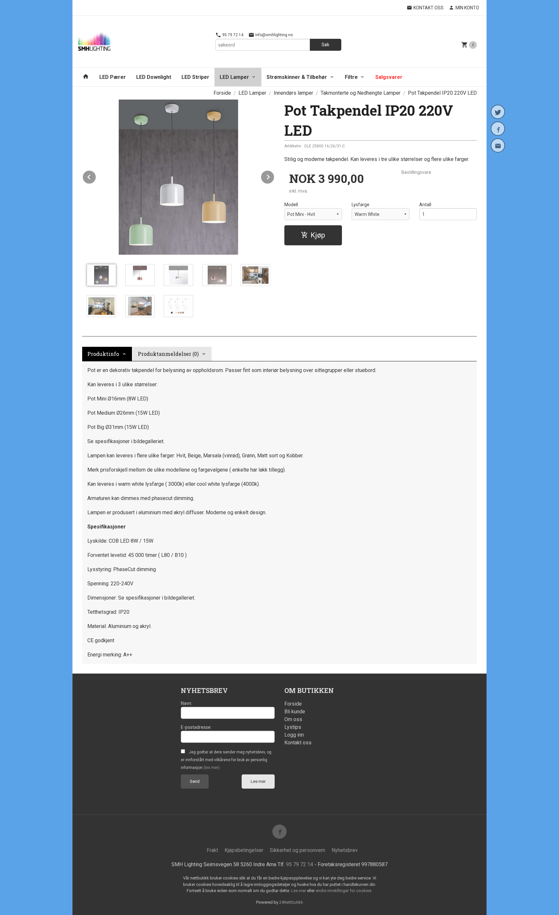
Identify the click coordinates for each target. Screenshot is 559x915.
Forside (222, 93)
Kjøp (318, 235)
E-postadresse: (196, 727)
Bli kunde (294, 711)
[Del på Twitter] (498, 112)
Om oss (293, 719)
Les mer (258, 781)
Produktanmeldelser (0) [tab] (168, 353)
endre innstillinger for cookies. (344, 890)
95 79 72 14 (232, 35)
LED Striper (195, 77)
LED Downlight (153, 77)
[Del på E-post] (498, 145)
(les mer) (211, 767)
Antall (425, 204)
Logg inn (294, 735)
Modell (291, 204)
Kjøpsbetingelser (244, 850)
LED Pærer (112, 77)
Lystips (292, 727)
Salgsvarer (388, 77)
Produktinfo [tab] (103, 353)
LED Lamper (234, 77)
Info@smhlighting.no (273, 35)
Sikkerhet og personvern (297, 850)
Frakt (212, 850)
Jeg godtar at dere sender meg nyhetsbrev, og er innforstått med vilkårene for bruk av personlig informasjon (226, 760)
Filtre (351, 77)
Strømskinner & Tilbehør (297, 77)
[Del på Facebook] (498, 129)
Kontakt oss (298, 742)
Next (274, 176)
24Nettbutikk (291, 902)
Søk (325, 44)
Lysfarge (360, 204)
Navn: (186, 703)
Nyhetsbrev (345, 850)
